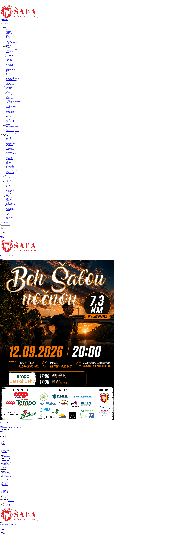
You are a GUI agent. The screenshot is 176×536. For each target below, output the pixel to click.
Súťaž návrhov (8, 163)
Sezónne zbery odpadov (9, 67)
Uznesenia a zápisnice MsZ (10, 149)
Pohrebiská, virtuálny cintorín (10, 84)
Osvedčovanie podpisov (5, 450)
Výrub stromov (8, 71)
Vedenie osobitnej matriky (9, 105)
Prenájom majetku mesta (9, 159)
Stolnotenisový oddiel (9, 200)
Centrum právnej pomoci (9, 217)
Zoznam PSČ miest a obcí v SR (10, 216)
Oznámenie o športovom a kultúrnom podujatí (12, 118)
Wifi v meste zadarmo (9, 188)
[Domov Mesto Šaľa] (21, 520)
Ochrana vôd (8, 72)
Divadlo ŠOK (8, 183)
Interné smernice (8, 144)
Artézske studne (8, 73)
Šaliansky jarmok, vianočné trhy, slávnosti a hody (13, 123)
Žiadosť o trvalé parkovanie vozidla (11, 77)
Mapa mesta (7, 212)
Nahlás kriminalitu (5, 20)
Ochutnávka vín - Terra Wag (7, 255)
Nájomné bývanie (8, 57)
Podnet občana (8, 32)
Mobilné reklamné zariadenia (10, 122)
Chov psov (7, 74)
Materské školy (8, 50)
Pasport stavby (8, 114)
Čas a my (5, 28)
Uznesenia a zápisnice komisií (10, 150)
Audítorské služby (19, 427)
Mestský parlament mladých (10, 55)
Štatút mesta (7, 142)
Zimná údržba (8, 83)
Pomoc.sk (7, 219)
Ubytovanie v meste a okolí (10, 190)
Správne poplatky (8, 45)
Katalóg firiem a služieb (4, 427)
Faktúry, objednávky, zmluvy (10, 172)
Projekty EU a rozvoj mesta (10, 140)
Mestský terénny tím (9, 60)
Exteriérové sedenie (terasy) (10, 121)
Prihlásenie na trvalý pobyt (10, 94)
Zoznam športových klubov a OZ (11, 202)
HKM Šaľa (7, 198)
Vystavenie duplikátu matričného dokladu (12, 106)
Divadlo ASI (8, 182)
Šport (5, 27)
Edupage (7, 54)
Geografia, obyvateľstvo (9, 208)
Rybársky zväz (8, 201)
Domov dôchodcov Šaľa (9, 64)
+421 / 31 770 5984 (5, 492)
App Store (13, 524)
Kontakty (3, 21)
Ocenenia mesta (8, 210)
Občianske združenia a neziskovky (11, 204)
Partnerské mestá (8, 139)
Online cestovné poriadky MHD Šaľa (11, 215)
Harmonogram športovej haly (10, 203)
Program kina (8, 177)
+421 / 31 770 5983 (5, 491)
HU (4, 230)
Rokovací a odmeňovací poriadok (11, 153)
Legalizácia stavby (8, 115)
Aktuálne (5, 24)
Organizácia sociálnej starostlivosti (11, 63)
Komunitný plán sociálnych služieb (11, 62)
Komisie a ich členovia (9, 151)
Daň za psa (7, 39)
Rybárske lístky (8, 132)
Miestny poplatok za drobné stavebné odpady (12, 43)
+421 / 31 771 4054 (9, 502)
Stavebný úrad (4, 455)
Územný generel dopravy (9, 79)
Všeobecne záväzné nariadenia (10, 143)
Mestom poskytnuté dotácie (10, 173)
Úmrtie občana (8, 107)
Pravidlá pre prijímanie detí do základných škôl (12, 49)
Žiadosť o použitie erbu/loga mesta (11, 133)
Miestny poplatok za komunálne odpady (11, 42)
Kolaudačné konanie (9, 110)
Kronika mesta (8, 211)
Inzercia (7, 194)
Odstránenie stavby (8, 116)
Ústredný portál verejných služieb (11, 220)
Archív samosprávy (9, 174)
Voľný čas (6, 175)
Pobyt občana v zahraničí (9, 96)
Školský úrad (8, 47)
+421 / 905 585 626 (11, 501)
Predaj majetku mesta (9, 158)
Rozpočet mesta (4, 467)
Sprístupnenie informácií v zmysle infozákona (12, 131)
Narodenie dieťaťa (8, 100)
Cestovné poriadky (8, 193)
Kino (5, 26)
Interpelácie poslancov (9, 152)
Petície (7, 129)
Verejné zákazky (8, 162)
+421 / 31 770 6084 (8, 505)
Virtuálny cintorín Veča (5, 484)
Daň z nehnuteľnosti (5, 448)
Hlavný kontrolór (8, 137)
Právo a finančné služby (12, 427)
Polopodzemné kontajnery (9, 68)
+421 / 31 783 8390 (8, 506)
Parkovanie (7, 76)
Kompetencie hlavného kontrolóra (11, 146)
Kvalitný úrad (8, 89)
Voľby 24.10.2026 (5, 222)
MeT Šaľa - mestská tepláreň (10, 65)
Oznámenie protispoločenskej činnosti (11, 170)
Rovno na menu (7, 0)
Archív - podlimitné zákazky (10, 166)
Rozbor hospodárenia (9, 156)
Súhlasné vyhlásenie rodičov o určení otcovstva (13, 101)
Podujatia (5, 25)
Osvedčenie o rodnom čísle (10, 104)
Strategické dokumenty (9, 145)
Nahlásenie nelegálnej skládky (10, 69)
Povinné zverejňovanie (5, 460)
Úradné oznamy (4, 477)
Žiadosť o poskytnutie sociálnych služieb (12, 58)
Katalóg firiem (8, 195)
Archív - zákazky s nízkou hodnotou (11, 165)
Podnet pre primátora (9, 33)
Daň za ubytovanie (8, 41)
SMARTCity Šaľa (8, 36)
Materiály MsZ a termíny (9, 148)
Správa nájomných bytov (9, 160)
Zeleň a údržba (8, 70)
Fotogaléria (7, 179)
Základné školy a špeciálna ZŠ (10, 51)
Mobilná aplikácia (4, 19)
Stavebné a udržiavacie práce (10, 112)
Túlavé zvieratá (8, 75)
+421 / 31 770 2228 (10, 503)
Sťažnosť (7, 130)
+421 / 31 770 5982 (5, 490)
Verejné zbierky (8, 124)
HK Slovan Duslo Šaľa (9, 197)
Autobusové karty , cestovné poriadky (11, 80)
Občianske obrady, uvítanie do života (11, 103)
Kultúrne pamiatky (8, 207)
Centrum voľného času (9, 53)
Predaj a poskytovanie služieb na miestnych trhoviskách (14, 119)
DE (4, 231)
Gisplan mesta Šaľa (5, 482)
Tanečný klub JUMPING (9, 185)
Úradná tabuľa (8, 37)
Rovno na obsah (2, 0)
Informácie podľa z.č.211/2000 (6, 462)
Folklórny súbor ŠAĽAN (9, 184)
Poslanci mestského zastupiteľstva (7, 473)
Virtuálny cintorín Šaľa (5, 483)
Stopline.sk (7, 218)
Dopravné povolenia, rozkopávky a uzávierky (12, 78)
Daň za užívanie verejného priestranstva (11, 40)
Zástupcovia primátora (5, 472)
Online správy (6, 29)
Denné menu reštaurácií (9, 189)
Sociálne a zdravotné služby (6, 456)
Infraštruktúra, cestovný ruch (10, 209)
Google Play (4, 524)
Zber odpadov (4, 451)
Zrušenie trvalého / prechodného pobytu (11, 95)
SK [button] (2, 228)
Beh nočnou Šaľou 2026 (5, 422)
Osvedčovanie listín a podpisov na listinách (12, 126)
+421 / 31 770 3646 (8, 504)
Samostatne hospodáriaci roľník (10, 120)
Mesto (5, 134)
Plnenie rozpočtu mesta (9, 155)
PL (4, 232)
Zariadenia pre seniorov (9, 61)
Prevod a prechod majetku (6, 465)
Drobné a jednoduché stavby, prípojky (11, 111)
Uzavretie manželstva (9, 102)
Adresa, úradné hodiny (9, 87)
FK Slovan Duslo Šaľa (9, 199)
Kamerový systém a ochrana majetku (11, 81)
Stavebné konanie (8, 109)
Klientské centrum (8, 31)
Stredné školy (8, 52)
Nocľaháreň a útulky (9, 59)
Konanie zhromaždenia (9, 128)
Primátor (7, 136)
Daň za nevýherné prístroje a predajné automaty (13, 44)
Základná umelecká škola (9, 187)
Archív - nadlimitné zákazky (10, 167)
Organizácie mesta (8, 138)
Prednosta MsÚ (4, 475)
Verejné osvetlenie (8, 82)
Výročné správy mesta (9, 157)
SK (4, 229)
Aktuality (6, 23)
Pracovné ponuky (8, 191)
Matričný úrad (4, 454)
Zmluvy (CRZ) (8, 171)
